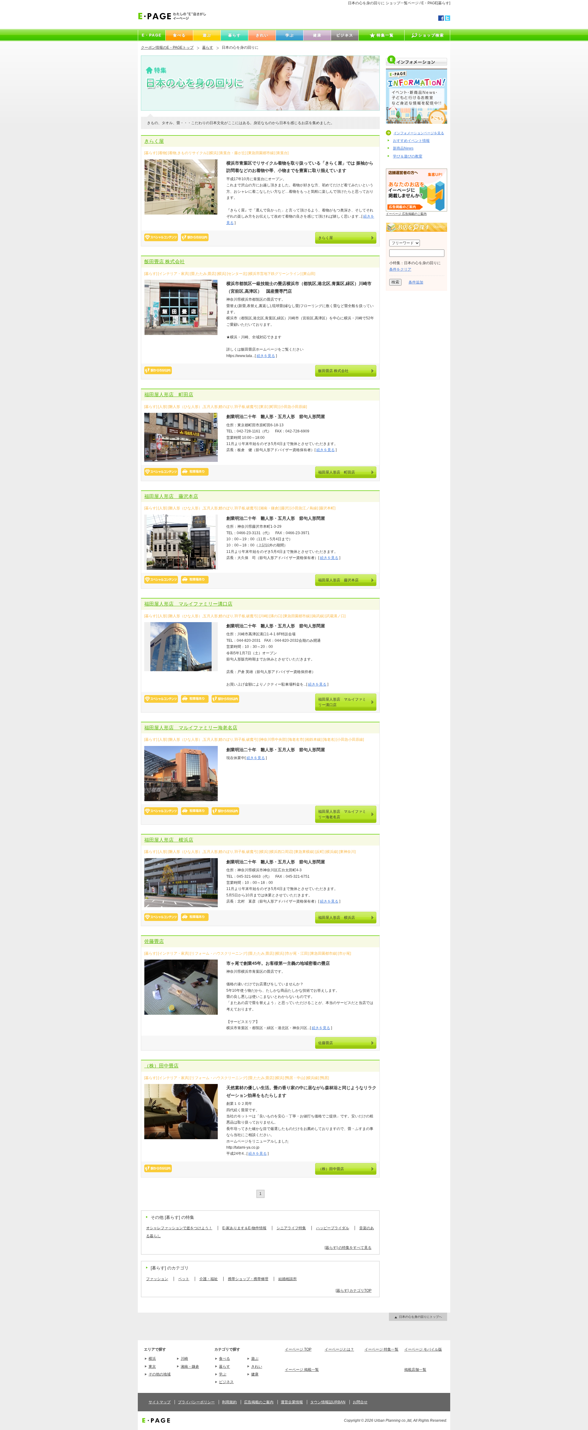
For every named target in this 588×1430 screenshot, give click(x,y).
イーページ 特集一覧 (381, 1349)
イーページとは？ (339, 1349)
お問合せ (360, 1402)
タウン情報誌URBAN (327, 1402)
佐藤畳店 (154, 941)
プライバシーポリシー (196, 1402)
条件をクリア (400, 269)
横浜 (152, 1358)
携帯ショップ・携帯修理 (248, 1279)
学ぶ (222, 1374)
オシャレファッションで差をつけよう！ (179, 1228)
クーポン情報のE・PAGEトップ (167, 47)
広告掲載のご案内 (258, 1402)
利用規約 (229, 1402)
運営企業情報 (292, 1402)
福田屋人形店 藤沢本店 (171, 496)
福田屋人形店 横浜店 (168, 839)
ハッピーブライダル (332, 1228)
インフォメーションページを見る (419, 133)
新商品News (403, 148)
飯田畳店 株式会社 (164, 261)
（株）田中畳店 (161, 1065)
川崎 (184, 1358)
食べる (224, 1358)
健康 (254, 1374)
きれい (256, 1366)
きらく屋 (154, 141)
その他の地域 (160, 1374)
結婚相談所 (287, 1279)
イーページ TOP (298, 1349)
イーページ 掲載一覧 (302, 1369)
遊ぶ (254, 1358)
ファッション (157, 1279)
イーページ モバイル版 (423, 1349)
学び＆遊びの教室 (407, 156)
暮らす (207, 47)
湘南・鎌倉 (190, 1366)
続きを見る (266, 356)
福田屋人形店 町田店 (168, 394)
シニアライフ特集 (291, 1228)
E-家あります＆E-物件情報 (244, 1228)
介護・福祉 (208, 1279)
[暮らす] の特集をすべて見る (348, 1248)
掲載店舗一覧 (415, 1369)
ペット (183, 1279)
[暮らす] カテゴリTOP (353, 1290)
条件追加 (416, 282)
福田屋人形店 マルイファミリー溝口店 (188, 604)
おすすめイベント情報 (411, 141)
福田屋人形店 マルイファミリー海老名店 (190, 727)
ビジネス (226, 1382)
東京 (152, 1366)
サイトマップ (160, 1402)
